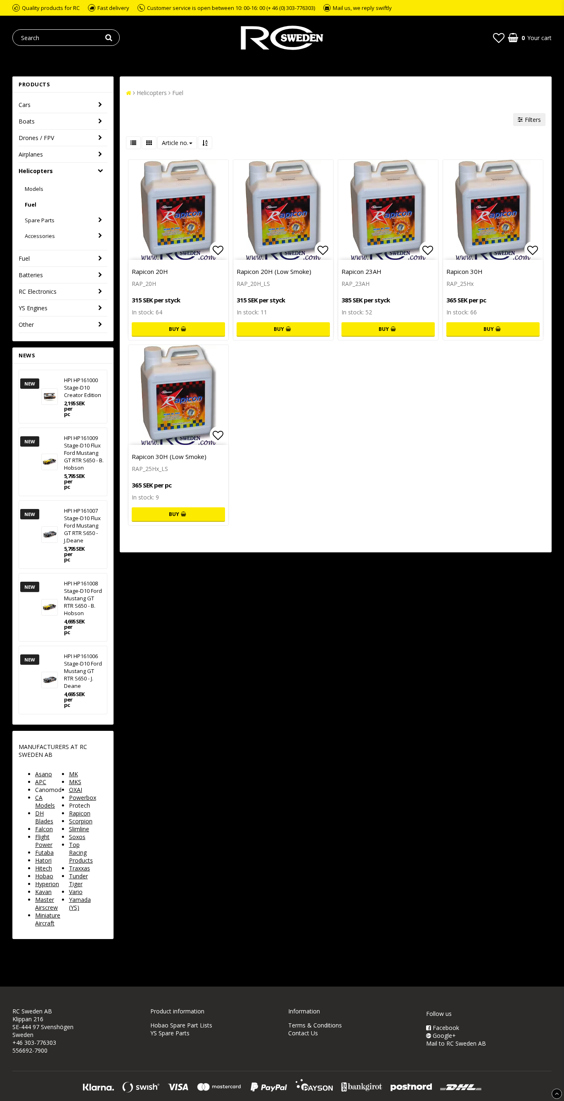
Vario (76, 892)
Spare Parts (40, 220)
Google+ (443, 1035)
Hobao (44, 876)
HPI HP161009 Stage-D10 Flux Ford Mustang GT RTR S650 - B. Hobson (84, 452)
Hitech (43, 868)
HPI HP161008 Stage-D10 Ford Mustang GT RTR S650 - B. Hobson (83, 598)
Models (34, 189)
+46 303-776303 (34, 1042)
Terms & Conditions (315, 1025)
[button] (499, 38)
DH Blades (44, 817)
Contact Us (303, 1033)
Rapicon (79, 813)
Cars (25, 105)
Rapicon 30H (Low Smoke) (169, 456)
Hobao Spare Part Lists (181, 1025)
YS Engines (33, 308)
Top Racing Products (81, 852)
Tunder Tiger (78, 880)
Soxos (77, 837)
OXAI (75, 790)
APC (40, 782)
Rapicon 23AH (361, 271)
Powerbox (82, 797)
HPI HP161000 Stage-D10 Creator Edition (82, 387)
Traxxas (79, 868)
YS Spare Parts (170, 1033)
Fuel (30, 204)
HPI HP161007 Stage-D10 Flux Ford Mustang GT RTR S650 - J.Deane (82, 525)
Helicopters (36, 171)
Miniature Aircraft (47, 919)
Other (26, 324)
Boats (27, 121)
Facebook (445, 1028)
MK (73, 774)
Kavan (43, 892)
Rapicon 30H (464, 271)
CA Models (45, 801)
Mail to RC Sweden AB (456, 1043)
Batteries (31, 275)
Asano (43, 774)
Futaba (44, 852)
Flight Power (43, 841)
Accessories (40, 236)
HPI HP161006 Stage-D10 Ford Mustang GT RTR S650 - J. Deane (83, 671)
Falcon (44, 829)
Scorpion (80, 821)
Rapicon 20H (150, 271)
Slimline (79, 829)
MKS (75, 782)
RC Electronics (38, 291)
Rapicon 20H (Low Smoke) (274, 271)
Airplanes (31, 154)
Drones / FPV (36, 138)
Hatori (43, 860)
